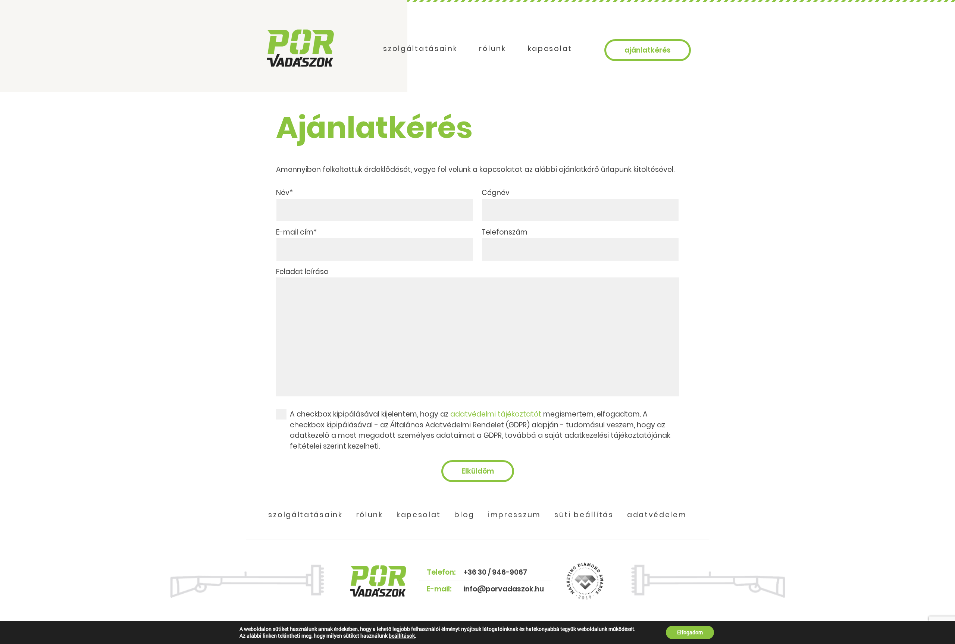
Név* (284, 193)
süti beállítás (584, 515)
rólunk (492, 49)
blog (464, 515)
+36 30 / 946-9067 (495, 572)
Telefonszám (504, 232)
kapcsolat (550, 49)
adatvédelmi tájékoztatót (495, 414)
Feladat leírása (302, 272)
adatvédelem (657, 515)
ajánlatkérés (647, 50)
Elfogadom (690, 632)
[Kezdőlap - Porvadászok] (300, 48)
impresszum (514, 515)
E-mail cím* (296, 232)
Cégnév (496, 193)
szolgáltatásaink (420, 49)
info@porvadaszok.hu (503, 589)
